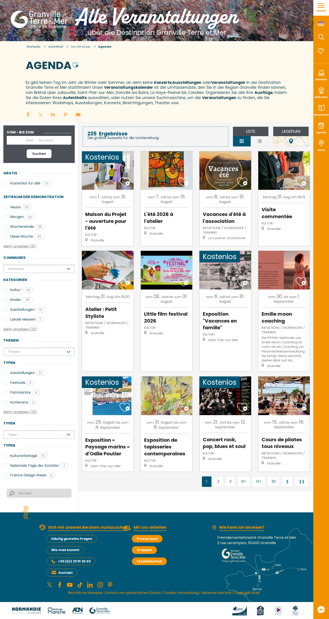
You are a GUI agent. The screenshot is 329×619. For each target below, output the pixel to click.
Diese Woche (25, 236)
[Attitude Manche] (57, 610)
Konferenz (22, 402)
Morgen (21, 216)
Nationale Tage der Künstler (37, 465)
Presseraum (147, 539)
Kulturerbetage (27, 455)
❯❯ (302, 481)
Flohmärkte (23, 392)
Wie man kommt (65, 550)
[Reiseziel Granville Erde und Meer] (40, 19)
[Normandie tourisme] (26, 610)
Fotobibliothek (149, 561)
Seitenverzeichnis (216, 592)
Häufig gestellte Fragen (71, 539)
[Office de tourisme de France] (295, 610)
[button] (321, 37)
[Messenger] (321, 609)
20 (273, 481)
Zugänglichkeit (247, 592)
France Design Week (31, 475)
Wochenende (26, 226)
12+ (258, 481)
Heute (19, 207)
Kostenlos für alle (29, 183)
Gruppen (144, 550)
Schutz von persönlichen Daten (133, 592)
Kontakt (66, 572)
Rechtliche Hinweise (85, 592)
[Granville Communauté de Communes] (99, 610)
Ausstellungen (26, 309)
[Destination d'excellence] (278, 610)
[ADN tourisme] (77, 610)
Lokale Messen (25, 319)
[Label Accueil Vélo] (260, 610)
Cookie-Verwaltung (181, 592)
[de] (321, 23)
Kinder (20, 299)
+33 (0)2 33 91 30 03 (74, 561)
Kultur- (20, 289)
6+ (243, 481)
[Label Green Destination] (239, 610)
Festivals (20, 382)
